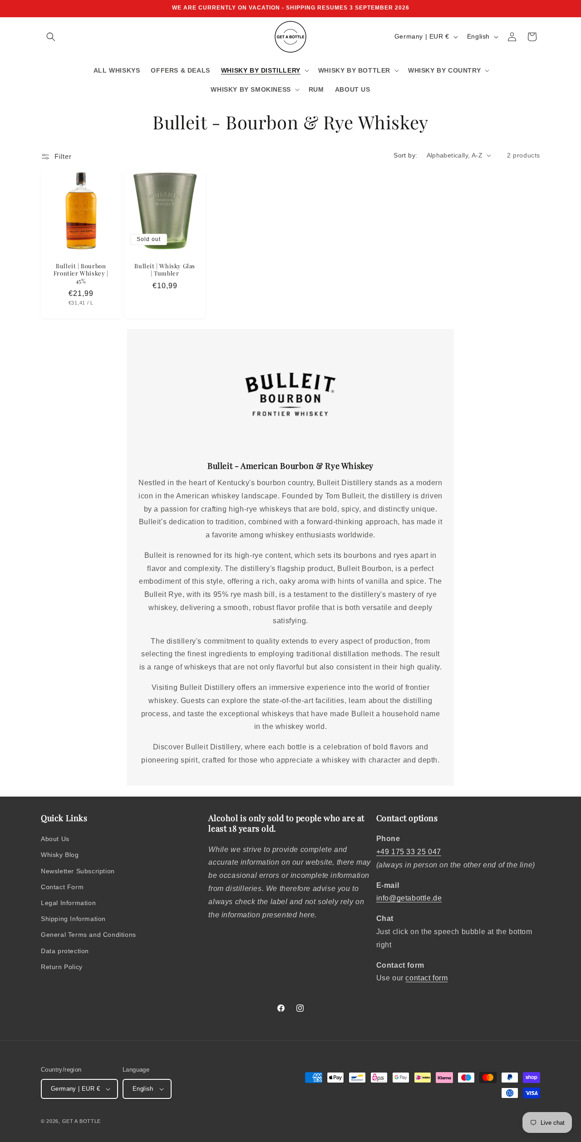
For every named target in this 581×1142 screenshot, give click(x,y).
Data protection (65, 951)
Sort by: (405, 155)
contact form (426, 978)
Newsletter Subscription (78, 871)
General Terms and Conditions (88, 934)
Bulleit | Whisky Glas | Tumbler (164, 269)
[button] (51, 37)
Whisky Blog (60, 854)
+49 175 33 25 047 (408, 852)
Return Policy (62, 966)
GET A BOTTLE (81, 1121)
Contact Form (62, 887)
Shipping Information (73, 918)
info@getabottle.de (409, 898)
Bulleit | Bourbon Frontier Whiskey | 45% (81, 273)
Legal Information (68, 902)
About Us (55, 838)
